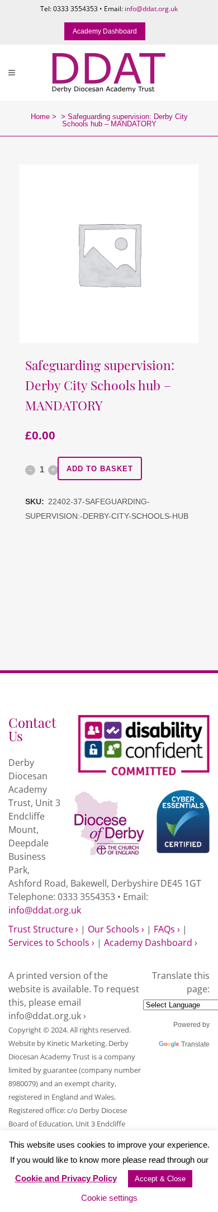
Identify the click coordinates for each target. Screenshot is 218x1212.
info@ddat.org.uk (151, 8)
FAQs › (167, 929)
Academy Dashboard (105, 31)
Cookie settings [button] (109, 1197)
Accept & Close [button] (160, 1179)
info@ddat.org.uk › (47, 1016)
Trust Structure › (43, 929)
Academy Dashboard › (150, 942)
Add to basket (100, 469)
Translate (195, 1044)
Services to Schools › (51, 942)
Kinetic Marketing (76, 1043)
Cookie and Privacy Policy (66, 1178)
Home (40, 116)
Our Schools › (116, 929)
